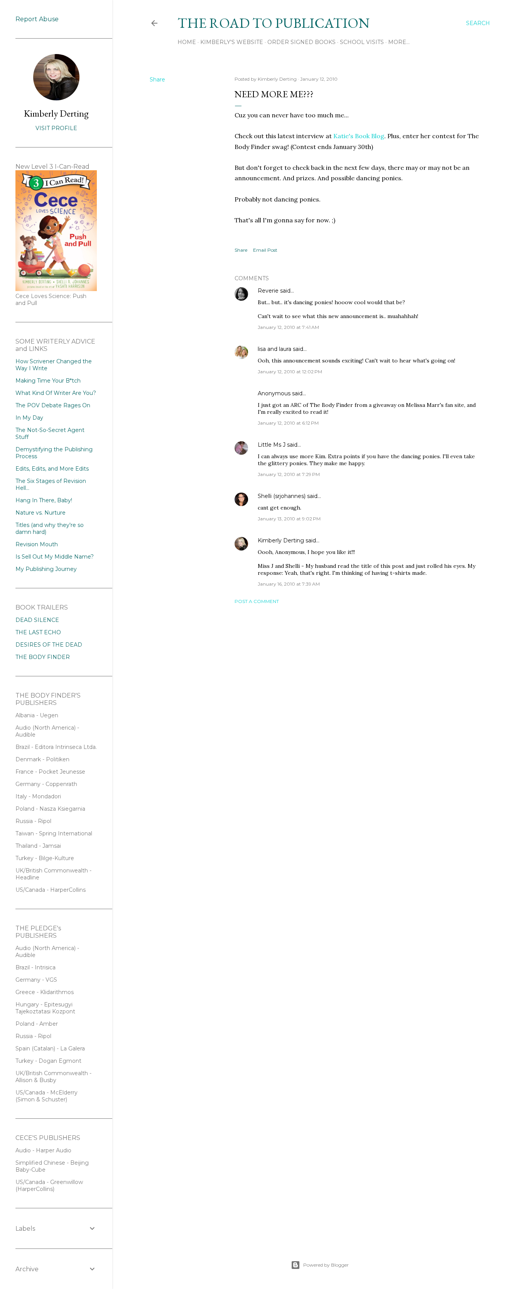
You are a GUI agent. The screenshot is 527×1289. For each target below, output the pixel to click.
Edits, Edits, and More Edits (52, 468)
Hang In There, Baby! (43, 500)
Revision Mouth (36, 544)
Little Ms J (271, 444)
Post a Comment (257, 601)
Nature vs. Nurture (40, 512)
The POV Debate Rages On (52, 405)
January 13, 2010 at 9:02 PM (289, 519)
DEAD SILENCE (37, 620)
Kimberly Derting (281, 540)
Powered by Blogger (326, 1265)
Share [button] (157, 79)
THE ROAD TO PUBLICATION (273, 23)
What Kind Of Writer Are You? (55, 393)
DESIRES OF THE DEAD (48, 644)
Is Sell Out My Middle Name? (54, 556)
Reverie (268, 290)
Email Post (265, 250)
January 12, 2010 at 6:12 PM (288, 423)
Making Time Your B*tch (48, 380)
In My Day (29, 417)
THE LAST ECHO (38, 632)
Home (186, 42)
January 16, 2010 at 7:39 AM (289, 584)
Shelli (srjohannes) (282, 496)
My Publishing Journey (46, 569)
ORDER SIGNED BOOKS (301, 42)
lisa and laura (274, 349)
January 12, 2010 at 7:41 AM (288, 327)
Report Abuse (37, 19)
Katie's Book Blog (358, 136)
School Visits (362, 42)
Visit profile (56, 128)
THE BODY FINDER (42, 657)
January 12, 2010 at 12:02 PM (290, 371)
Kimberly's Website (231, 42)
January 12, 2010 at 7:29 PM (289, 474)
